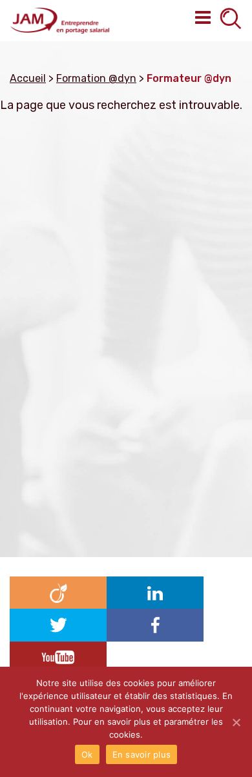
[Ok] (235, 722)
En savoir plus (141, 754)
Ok (87, 754)
